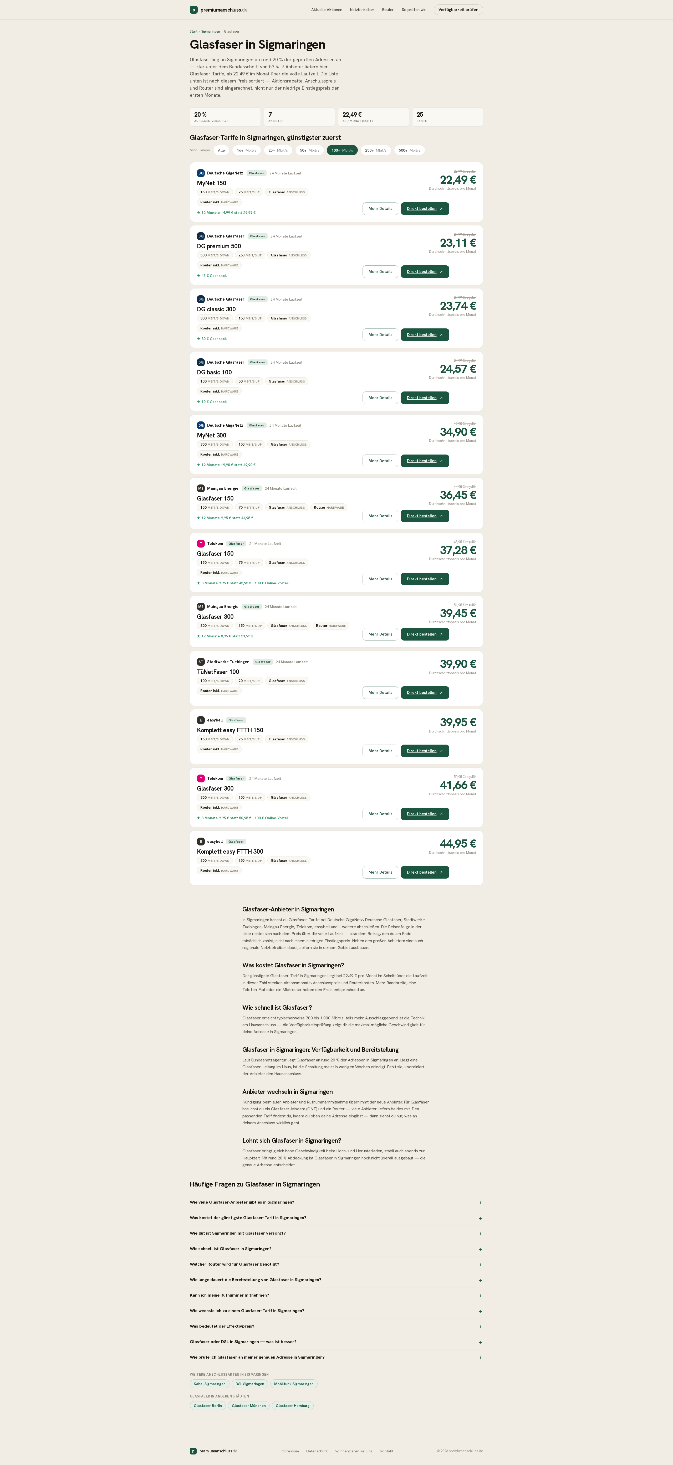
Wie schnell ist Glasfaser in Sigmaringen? (231, 1248)
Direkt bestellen (422, 208)
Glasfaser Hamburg (293, 1405)
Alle (221, 150)
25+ (278, 150)
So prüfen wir (414, 9)
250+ (376, 150)
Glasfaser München (249, 1405)
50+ (309, 150)
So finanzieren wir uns (354, 1451)
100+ (342, 150)
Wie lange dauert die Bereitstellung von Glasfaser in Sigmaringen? (255, 1279)
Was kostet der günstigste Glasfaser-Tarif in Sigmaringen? (248, 1217)
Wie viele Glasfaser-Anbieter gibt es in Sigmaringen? (242, 1202)
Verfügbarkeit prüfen (458, 9)
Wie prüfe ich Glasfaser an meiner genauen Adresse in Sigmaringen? (257, 1357)
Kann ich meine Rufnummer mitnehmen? (229, 1295)
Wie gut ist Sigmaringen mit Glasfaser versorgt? (238, 1233)
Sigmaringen (210, 31)
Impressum (290, 1451)
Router (388, 9)
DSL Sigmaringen (250, 1383)
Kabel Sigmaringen (210, 1383)
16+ (246, 150)
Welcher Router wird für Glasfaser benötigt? (234, 1264)
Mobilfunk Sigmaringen (294, 1383)
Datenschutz (317, 1451)
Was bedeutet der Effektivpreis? (222, 1326)
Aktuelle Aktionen (326, 9)
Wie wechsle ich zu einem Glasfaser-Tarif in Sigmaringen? (247, 1310)
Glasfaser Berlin (208, 1405)
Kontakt (386, 1451)
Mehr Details (380, 208)
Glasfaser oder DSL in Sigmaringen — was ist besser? (243, 1341)
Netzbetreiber (362, 9)
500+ (409, 150)
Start (193, 31)
